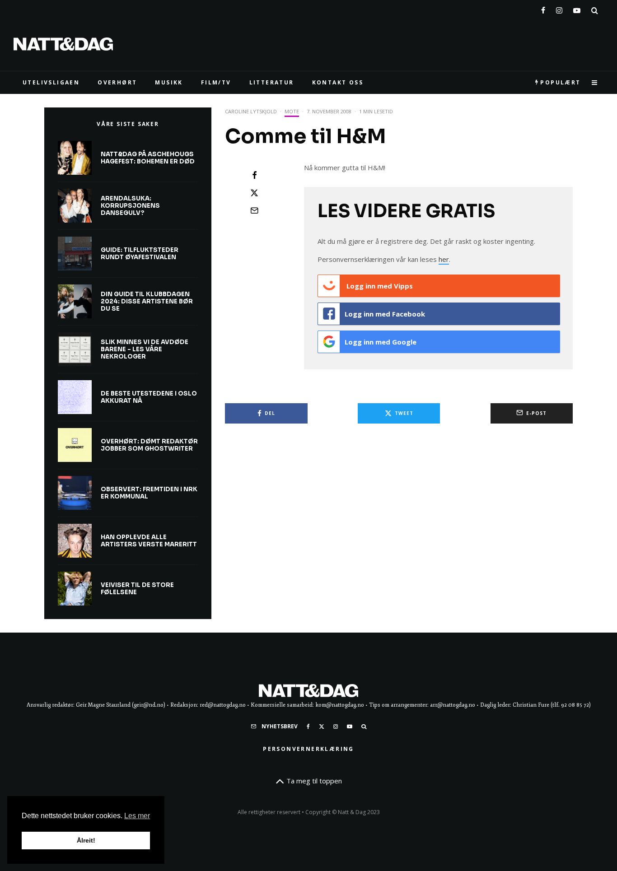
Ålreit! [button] (86, 840)
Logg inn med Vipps (379, 285)
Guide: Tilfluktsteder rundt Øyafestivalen (139, 254)
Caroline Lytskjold (251, 111)
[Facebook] (543, 8)
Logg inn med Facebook (385, 313)
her (444, 259)
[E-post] (254, 210)
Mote (292, 111)
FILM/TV (216, 82)
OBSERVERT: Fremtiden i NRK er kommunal (149, 493)
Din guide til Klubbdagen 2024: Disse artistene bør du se (147, 301)
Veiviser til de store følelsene (137, 589)
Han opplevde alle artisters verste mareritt (149, 541)
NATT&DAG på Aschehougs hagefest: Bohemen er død (148, 158)
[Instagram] (559, 8)
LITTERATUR (271, 82)
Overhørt (117, 82)
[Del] (254, 175)
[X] (321, 726)
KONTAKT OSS (337, 82)
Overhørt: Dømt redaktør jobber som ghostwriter (149, 445)
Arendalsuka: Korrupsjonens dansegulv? (130, 205)
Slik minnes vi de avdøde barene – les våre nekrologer (144, 349)
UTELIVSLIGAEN (51, 82)
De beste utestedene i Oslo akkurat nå (149, 397)
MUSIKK (168, 82)
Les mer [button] (137, 816)
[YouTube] (577, 8)
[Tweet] (254, 193)
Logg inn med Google (380, 341)
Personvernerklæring (308, 749)
